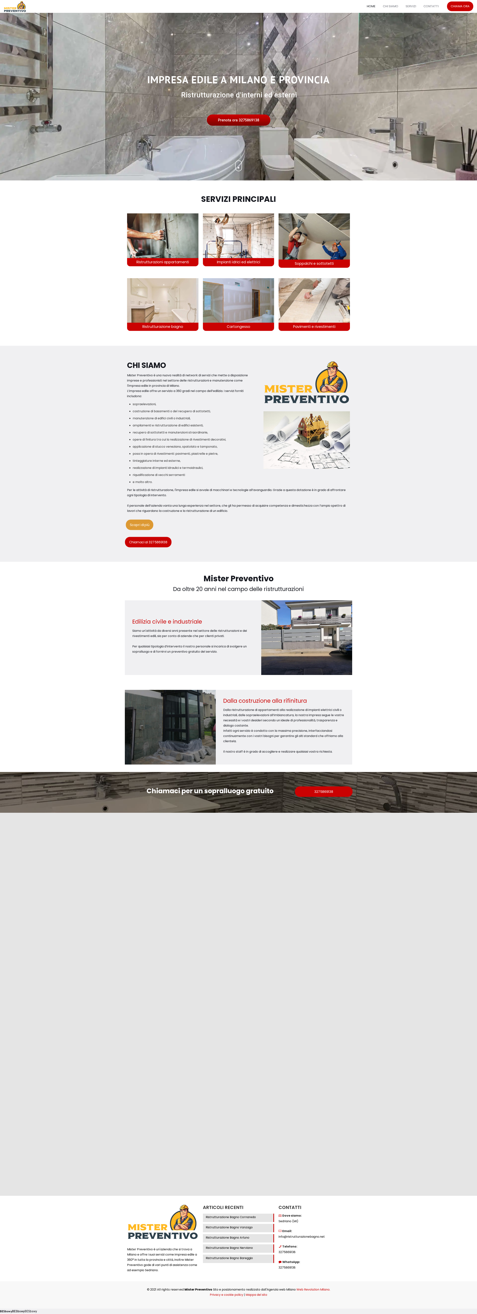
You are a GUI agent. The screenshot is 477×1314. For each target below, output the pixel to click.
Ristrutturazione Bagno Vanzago (229, 1227)
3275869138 (287, 1252)
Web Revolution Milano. (313, 1289)
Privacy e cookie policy (226, 1295)
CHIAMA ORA (460, 6)
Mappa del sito (256, 1295)
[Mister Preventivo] (15, 6)
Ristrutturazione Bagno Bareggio (229, 1258)
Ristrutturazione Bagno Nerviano (229, 1248)
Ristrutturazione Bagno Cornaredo (231, 1217)
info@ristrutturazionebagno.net (302, 1236)
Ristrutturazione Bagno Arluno (227, 1237)
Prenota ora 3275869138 (238, 120)
